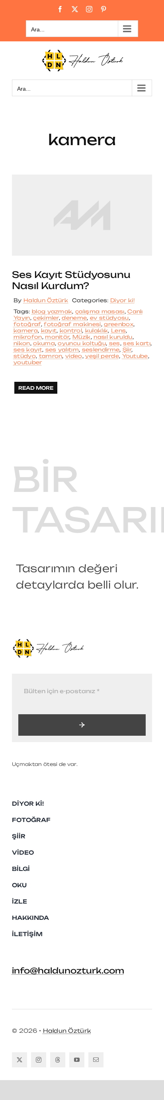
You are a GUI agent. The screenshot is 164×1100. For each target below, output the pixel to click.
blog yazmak (52, 311)
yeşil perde (102, 356)
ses (114, 343)
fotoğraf (27, 324)
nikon (22, 343)
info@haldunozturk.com (68, 971)
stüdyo (25, 356)
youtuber (28, 362)
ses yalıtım (62, 349)
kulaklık (96, 330)
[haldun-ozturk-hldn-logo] (48, 642)
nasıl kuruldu (113, 337)
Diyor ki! (122, 300)
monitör (57, 337)
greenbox (118, 324)
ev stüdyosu (109, 318)
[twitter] (19, 1059)
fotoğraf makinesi (72, 324)
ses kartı (136, 343)
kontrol (71, 330)
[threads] (57, 1059)
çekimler (46, 318)
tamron (50, 356)
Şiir (127, 349)
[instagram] (38, 1059)
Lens (118, 330)
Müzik (81, 337)
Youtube (135, 356)
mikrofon (28, 337)
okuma (44, 343)
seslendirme (101, 349)
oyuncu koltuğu (81, 343)
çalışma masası (99, 311)
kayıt (49, 330)
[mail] (95, 1059)
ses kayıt (28, 349)
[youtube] (76, 1059)
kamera (26, 330)
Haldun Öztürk (45, 300)
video (73, 356)
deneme (74, 318)
